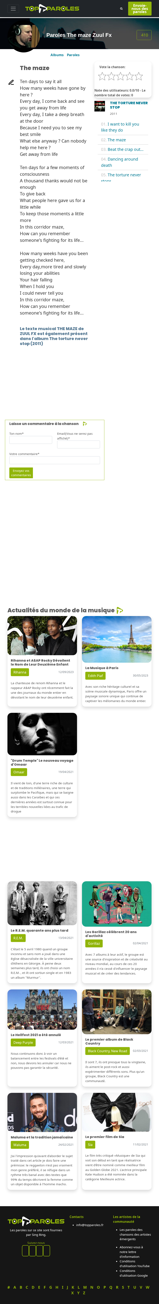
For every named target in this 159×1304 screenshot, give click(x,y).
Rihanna (19, 672)
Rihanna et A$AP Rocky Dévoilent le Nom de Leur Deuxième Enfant (40, 662)
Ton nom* (16, 433)
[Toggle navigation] (13, 9)
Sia (90, 1144)
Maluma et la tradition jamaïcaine (42, 1137)
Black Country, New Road (107, 1051)
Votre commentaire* (24, 454)
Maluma (19, 1145)
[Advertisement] (79, 377)
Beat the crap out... (125, 149)
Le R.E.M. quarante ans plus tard (39, 930)
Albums (57, 54)
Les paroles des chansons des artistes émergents (135, 1234)
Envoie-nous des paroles (139, 8)
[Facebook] (25, 1250)
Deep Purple (23, 1042)
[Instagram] (39, 1250)
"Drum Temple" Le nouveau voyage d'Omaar (42, 762)
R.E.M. (18, 938)
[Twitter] (46, 1250)
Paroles (73, 54)
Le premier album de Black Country (109, 1041)
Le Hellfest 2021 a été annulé (36, 1035)
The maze (117, 140)
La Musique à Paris (101, 668)
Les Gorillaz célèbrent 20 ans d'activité (111, 934)
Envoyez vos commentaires (21, 473)
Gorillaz (94, 943)
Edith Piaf (95, 675)
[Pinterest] (32, 1250)
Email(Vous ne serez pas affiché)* (75, 435)
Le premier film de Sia (104, 1136)
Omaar (18, 772)
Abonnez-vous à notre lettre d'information (131, 1252)
